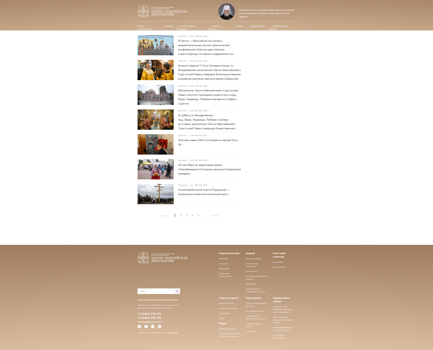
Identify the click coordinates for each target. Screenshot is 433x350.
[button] (251, 6)
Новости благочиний (228, 308)
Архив (221, 318)
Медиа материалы (227, 329)
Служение (223, 263)
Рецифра (174, 332)
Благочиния (278, 262)
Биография (224, 258)
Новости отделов (226, 303)
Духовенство (251, 271)
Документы (251, 284)
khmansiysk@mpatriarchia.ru (150, 322)
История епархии (253, 258)
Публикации (224, 313)
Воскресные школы (254, 311)
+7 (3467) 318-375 (149, 313)
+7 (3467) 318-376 (149, 318)
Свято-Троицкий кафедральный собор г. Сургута (283, 320)
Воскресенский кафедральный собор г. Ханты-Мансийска (283, 309)
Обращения (224, 268)
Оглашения (250, 331)
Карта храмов (279, 267)
